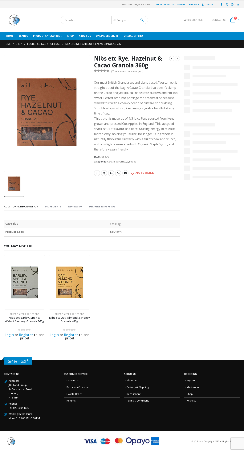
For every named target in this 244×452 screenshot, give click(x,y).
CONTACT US (219, 20)
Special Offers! (133, 36)
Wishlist (191, 400)
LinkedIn (111, 173)
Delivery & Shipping (138, 387)
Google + (118, 173)
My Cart (191, 380)
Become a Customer (78, 387)
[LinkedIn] (237, 4)
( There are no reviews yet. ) (127, 71)
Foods (132, 161)
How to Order (74, 394)
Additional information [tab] (21, 206)
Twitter (104, 173)
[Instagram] (232, 4)
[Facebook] (221, 4)
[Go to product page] (24, 282)
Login (9, 334)
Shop (70, 36)
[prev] (171, 58)
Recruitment (133, 394)
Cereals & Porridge (117, 161)
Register (194, 4)
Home (9, 36)
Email (125, 173)
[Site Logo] (14, 20)
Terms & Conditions (138, 400)
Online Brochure (107, 36)
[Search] (142, 20)
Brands (23, 36)
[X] (226, 4)
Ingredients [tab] (53, 206)
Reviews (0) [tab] (75, 206)
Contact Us (73, 380)
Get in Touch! (18, 361)
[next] (177, 58)
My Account (163, 4)
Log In (209, 4)
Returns (71, 400)
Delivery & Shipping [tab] (102, 206)
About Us (85, 36)
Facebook (97, 173)
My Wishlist (180, 4)
